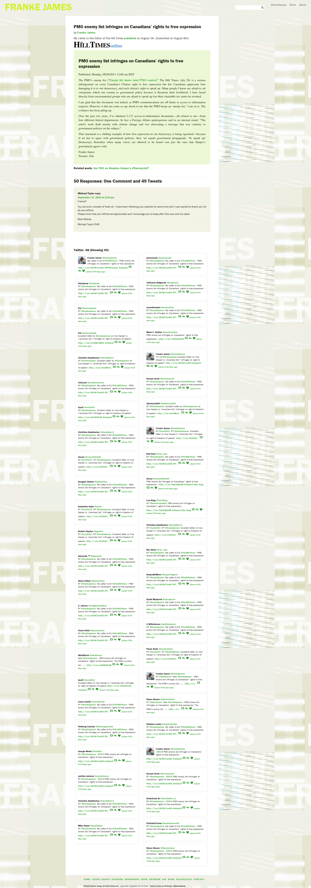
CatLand (82, 382)
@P (174, 267)
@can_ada (162, 549)
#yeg (201, 484)
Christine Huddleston (89, 357)
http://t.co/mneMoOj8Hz (91, 342)
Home (87, 879)
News (293, 4)
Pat (79, 308)
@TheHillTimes (110, 260)
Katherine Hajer (86, 506)
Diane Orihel (84, 580)
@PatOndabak (169, 356)
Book (144, 879)
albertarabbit (153, 403)
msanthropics (153, 307)
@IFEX (159, 751)
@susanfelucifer (93, 456)
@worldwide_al (168, 798)
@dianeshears (168, 699)
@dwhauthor (101, 481)
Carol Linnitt (84, 701)
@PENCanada (111, 267)
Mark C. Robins (154, 332)
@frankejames (109, 257)
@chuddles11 (107, 357)
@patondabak (89, 308)
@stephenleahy (169, 724)
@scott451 (89, 407)
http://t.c (190, 683)
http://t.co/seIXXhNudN (98, 665)
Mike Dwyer (84, 825)
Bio (164, 879)
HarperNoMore (153, 574)
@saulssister (167, 307)
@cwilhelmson (168, 624)
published (130, 38)
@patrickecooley (170, 823)
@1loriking (161, 500)
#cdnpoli (123, 267)
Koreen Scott (153, 378)
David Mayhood (154, 599)
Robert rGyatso (85, 531)
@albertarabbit (168, 403)
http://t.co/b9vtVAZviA (90, 417)
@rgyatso (98, 531)
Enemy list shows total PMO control (133, 80)
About (302, 4)
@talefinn (97, 751)
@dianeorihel (97, 580)
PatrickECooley (154, 823)
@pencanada (165, 257)
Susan (81, 456)
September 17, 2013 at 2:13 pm (96, 197)
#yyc (196, 484)
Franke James (86, 32)
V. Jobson (83, 605)
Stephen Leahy (153, 724)
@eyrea (98, 506)
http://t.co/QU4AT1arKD (91, 267)
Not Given (151, 549)
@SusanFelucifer (158, 503)
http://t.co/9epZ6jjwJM (171, 484)
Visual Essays (278, 4)
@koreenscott (167, 378)
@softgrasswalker (97, 605)
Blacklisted (184, 879)
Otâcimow (83, 283)
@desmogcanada (104, 726)
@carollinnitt (98, 701)
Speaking (117, 879)
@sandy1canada (95, 382)
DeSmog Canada (86, 726)
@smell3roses (102, 776)
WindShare (83, 655)
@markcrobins (170, 332)
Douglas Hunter (86, 481)
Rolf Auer (151, 453)
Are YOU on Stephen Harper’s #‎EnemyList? (121, 168)
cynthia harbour (86, 776)
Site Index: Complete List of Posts (134, 886)
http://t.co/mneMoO (99, 367)
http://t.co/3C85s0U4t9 (171, 338)
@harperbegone (170, 574)
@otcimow (94, 283)
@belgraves (173, 282)
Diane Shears (153, 699)
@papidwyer (96, 825)
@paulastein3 (97, 630)
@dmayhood (169, 599)
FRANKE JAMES (38, 7)
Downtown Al (153, 798)
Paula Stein (84, 630)
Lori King (151, 500)
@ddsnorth (96, 556)
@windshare (96, 655)
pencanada (152, 257)
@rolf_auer (161, 453)
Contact (199, 879)
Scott (80, 407)
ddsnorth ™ (84, 556)
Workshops (132, 879)
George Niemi (85, 751)
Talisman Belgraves (156, 282)
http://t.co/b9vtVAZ (186, 438)
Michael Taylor (86, 193)
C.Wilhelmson (153, 624)
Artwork (155, 879)
